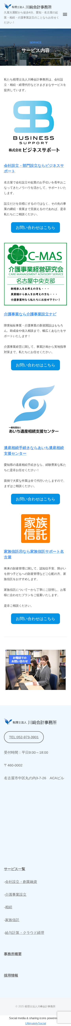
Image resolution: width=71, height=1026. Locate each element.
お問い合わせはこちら (35, 227)
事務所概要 (13, 954)
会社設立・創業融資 (21, 882)
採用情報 (11, 975)
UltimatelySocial (35, 1023)
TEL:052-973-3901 (24, 737)
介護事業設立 (15, 895)
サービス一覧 (14, 869)
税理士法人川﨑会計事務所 (40, 1006)
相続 (8, 907)
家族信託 (12, 920)
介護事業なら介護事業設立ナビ (30, 314)
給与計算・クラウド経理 (24, 933)
